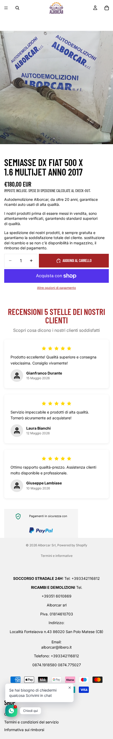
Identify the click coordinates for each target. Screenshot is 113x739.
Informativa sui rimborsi (24, 730)
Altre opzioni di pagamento (56, 288)
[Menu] (6, 8)
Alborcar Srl (47, 545)
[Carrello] (106, 8)
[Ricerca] (17, 8)
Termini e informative (57, 556)
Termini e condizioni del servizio (31, 722)
